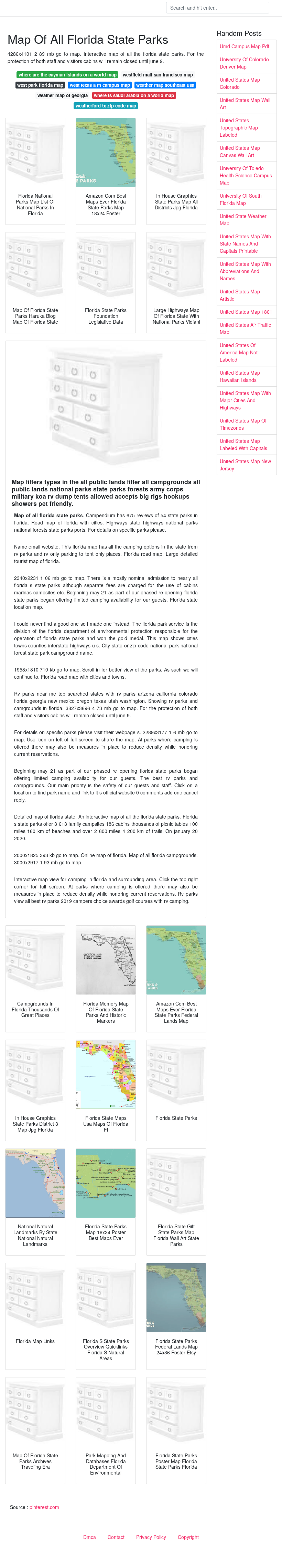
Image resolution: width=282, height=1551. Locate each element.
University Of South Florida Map (241, 199)
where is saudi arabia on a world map (134, 95)
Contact (116, 1536)
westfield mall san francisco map (158, 74)
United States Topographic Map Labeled (239, 127)
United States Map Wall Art (245, 103)
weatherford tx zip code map (106, 105)
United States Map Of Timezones (243, 424)
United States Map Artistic (240, 295)
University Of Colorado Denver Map (244, 63)
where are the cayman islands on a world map (68, 74)
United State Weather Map (243, 219)
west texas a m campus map (100, 85)
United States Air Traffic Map (245, 328)
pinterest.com (44, 1506)
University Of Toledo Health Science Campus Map (246, 175)
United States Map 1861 (246, 311)
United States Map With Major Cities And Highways (245, 400)
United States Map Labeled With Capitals (243, 444)
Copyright (188, 1536)
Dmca (89, 1536)
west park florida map (40, 85)
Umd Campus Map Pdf (244, 46)
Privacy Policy (151, 1536)
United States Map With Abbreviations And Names (245, 271)
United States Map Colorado (240, 83)
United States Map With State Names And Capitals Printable (245, 243)
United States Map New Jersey (245, 465)
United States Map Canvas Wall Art (240, 151)
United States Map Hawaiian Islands (240, 376)
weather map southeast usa (165, 85)
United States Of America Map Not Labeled (239, 352)
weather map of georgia (62, 95)
